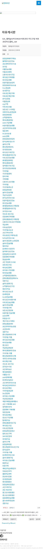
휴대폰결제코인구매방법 (10, 206)
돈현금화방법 (7, 115)
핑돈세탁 (5, 131)
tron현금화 (6, 88)
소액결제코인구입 (8, 286)
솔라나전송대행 (7, 192)
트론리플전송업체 (8, 82)
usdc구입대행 (7, 123)
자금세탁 (5, 224)
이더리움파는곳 (7, 187)
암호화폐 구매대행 (8, 409)
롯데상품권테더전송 (9, 350)
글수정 (32, 519)
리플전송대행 (7, 69)
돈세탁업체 (6, 294)
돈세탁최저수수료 (8, 455)
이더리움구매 (7, 307)
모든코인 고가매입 (8, 109)
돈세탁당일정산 (7, 380)
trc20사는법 (6, 133)
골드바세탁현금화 (8, 500)
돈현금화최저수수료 (9, 85)
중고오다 (5, 345)
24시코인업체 (7, 436)
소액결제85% (7, 117)
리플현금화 (6, 101)
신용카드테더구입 (8, 74)
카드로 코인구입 (8, 214)
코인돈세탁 (6, 329)
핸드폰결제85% (7, 147)
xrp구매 (5, 104)
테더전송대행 (7, 80)
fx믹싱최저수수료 (8, 238)
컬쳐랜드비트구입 (8, 165)
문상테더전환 (7, 476)
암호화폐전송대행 (8, 498)
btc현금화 (6, 393)
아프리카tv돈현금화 (9, 112)
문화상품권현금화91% (10, 278)
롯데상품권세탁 (7, 163)
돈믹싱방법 (6, 99)
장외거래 (5, 176)
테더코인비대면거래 (9, 299)
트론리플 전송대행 (8, 313)
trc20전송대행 (7, 297)
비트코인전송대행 (8, 157)
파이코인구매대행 (8, 77)
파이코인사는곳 (7, 291)
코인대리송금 (7, 369)
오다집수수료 (7, 211)
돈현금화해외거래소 (9, 58)
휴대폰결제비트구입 (9, 208)
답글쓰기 (13, 519)
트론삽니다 (6, 318)
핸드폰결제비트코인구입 (10, 447)
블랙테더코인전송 (8, 61)
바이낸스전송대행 (8, 460)
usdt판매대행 (7, 377)
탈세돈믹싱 (6, 420)
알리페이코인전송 (8, 251)
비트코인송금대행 (8, 302)
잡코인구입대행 (7, 417)
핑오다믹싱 (6, 289)
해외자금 (5, 246)
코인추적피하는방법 (9, 128)
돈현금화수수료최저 (9, 254)
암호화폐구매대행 (8, 216)
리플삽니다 (6, 374)
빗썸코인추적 (7, 471)
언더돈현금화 (7, 149)
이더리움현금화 (7, 391)
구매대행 (5, 179)
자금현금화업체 (7, 348)
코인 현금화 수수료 (9, 262)
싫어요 (12, 508)
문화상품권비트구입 (9, 423)
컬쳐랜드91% (7, 407)
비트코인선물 (7, 107)
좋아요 (5, 508)
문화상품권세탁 (7, 324)
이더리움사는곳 (7, 230)
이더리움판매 (7, 173)
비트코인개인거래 (8, 93)
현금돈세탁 (6, 259)
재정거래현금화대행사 (10, 401)
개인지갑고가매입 (8, 321)
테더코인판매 (7, 267)
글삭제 (38, 519)
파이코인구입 (7, 425)
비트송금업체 (7, 227)
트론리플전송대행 (8, 125)
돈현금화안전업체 (8, 139)
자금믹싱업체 (7, 195)
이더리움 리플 (7, 337)
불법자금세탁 (7, 474)
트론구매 (5, 465)
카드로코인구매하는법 (10, 235)
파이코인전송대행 (8, 340)
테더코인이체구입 (8, 152)
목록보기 (5, 519)
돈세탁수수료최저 (8, 249)
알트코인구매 (7, 433)
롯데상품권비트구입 (9, 155)
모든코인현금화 (7, 310)
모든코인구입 (7, 265)
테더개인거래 (7, 361)
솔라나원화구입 (7, 283)
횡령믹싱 (5, 463)
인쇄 (39, 508)
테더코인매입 (7, 388)
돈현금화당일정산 (8, 431)
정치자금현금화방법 (9, 168)
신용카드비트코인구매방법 (11, 222)
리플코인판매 (7, 72)
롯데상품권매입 (7, 120)
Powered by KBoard (8, 523)
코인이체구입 (7, 487)
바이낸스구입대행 (8, 270)
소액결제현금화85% (9, 275)
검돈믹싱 (5, 281)
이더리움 (5, 171)
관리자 (40, 548)
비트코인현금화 (7, 428)
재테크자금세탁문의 (9, 468)
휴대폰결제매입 (7, 160)
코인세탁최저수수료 (9, 64)
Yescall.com (35, 548)
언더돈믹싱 (6, 90)
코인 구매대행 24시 (9, 404)
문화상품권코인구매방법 (10, 219)
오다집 (4, 66)
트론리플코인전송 (8, 200)
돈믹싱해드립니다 (8, 141)
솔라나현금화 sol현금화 (10, 241)
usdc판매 (5, 136)
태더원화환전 (7, 372)
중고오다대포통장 (8, 492)
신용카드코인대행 (8, 182)
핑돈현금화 (6, 412)
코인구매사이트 (7, 232)
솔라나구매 (6, 144)
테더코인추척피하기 (9, 385)
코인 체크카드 (7, 490)
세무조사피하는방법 (9, 358)
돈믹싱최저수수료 (8, 198)
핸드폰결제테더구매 (9, 334)
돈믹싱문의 (6, 449)
